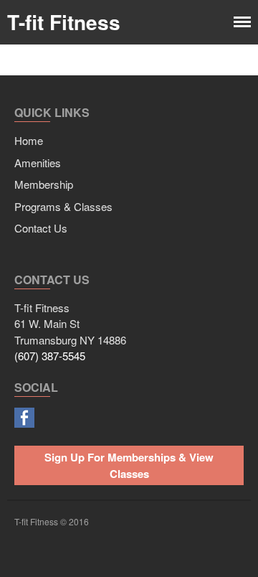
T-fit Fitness (63, 22)
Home (28, 140)
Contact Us (40, 227)
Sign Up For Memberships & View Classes (129, 465)
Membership (43, 184)
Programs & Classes (63, 206)
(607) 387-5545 (49, 355)
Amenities (37, 162)
